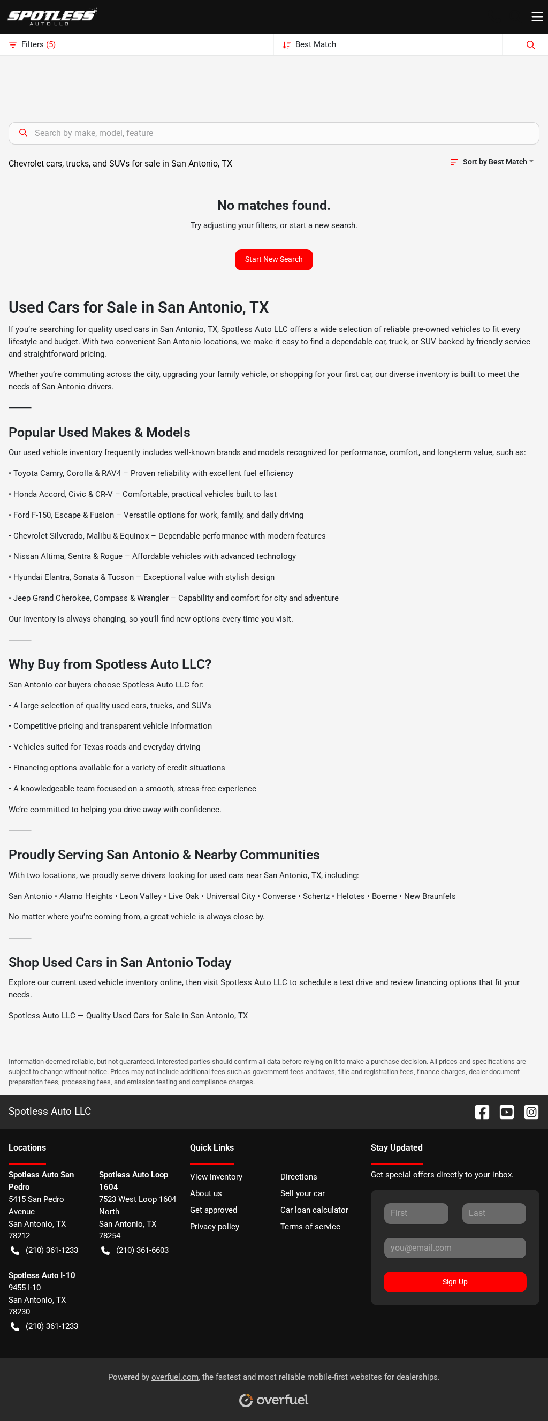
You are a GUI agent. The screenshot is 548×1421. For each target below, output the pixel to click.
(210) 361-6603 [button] (142, 1250)
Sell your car (302, 1193)
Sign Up (455, 1282)
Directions (298, 1177)
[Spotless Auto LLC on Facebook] (478, 1111)
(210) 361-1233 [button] (52, 1250)
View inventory (216, 1177)
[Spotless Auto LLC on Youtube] (502, 1111)
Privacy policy (214, 1226)
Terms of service (310, 1226)
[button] (494, 16)
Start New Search (274, 259)
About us (206, 1193)
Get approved (213, 1210)
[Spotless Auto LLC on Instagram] (527, 1111)
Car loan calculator (314, 1210)
